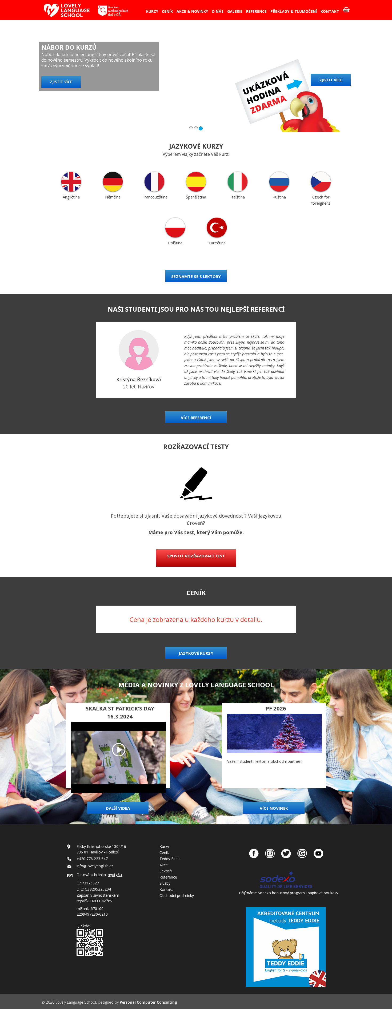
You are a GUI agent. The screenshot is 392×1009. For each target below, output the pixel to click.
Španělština (196, 197)
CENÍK (167, 11)
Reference (168, 877)
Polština (175, 242)
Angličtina (71, 197)
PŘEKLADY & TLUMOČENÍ (293, 11)
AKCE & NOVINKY (192, 11)
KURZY (152, 11)
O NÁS (217, 11)
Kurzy (164, 846)
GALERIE (234, 11)
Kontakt (166, 889)
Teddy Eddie (170, 858)
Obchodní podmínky (176, 895)
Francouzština (154, 197)
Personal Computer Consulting (148, 1002)
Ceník (164, 852)
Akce (163, 864)
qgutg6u (115, 874)
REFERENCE (256, 11)
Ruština (279, 197)
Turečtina (217, 242)
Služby (164, 883)
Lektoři (165, 870)
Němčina (113, 197)
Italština (237, 197)
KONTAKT (330, 11)
